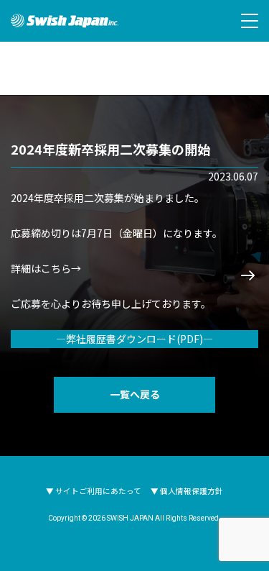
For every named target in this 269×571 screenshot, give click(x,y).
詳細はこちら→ (46, 268)
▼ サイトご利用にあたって (93, 490)
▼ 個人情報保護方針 (187, 490)
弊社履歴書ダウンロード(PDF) (134, 339)
